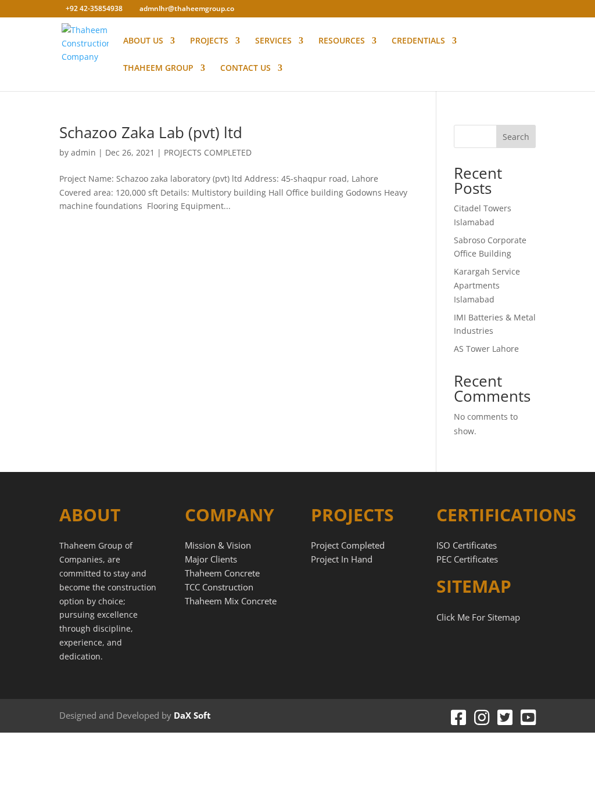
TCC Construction (219, 587)
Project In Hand (341, 559)
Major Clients (211, 559)
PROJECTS (209, 41)
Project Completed (348, 545)
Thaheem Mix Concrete (231, 601)
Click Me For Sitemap (478, 617)
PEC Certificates (467, 559)
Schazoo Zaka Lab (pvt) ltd (150, 132)
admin (83, 152)
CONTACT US (245, 68)
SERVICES (273, 41)
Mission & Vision (218, 545)
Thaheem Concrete (222, 573)
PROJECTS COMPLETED (208, 152)
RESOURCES (341, 41)
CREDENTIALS (418, 41)
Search (516, 136)
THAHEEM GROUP (158, 68)
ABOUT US (143, 41)
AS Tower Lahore (486, 348)
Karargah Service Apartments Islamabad (487, 285)
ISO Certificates (466, 545)
